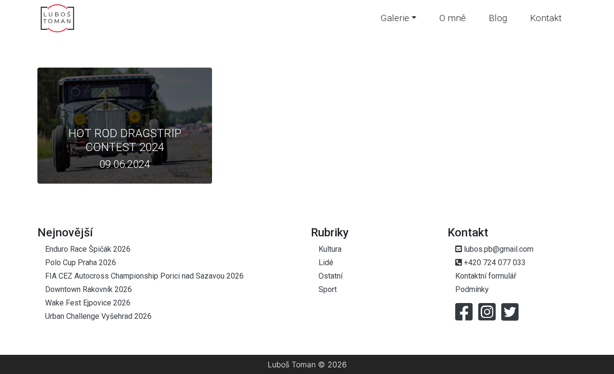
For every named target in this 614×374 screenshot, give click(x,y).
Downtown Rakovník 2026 (88, 289)
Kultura (330, 249)
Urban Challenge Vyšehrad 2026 (98, 316)
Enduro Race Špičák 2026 (87, 249)
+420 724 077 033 (494, 262)
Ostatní (330, 275)
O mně (452, 17)
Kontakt (546, 17)
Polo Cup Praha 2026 (80, 262)
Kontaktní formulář (485, 275)
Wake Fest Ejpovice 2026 (87, 302)
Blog (498, 17)
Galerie (394, 17)
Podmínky (472, 289)
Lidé (326, 262)
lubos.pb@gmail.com (497, 249)
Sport (328, 289)
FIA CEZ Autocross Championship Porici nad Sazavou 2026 (144, 275)
